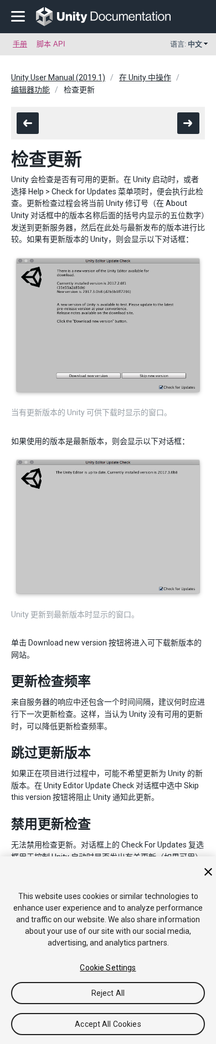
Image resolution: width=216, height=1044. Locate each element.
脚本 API (51, 44)
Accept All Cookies (108, 1024)
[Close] (208, 872)
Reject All (108, 993)
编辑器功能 (30, 89)
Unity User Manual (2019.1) (58, 77)
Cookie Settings (108, 967)
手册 (20, 44)
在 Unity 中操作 (145, 77)
